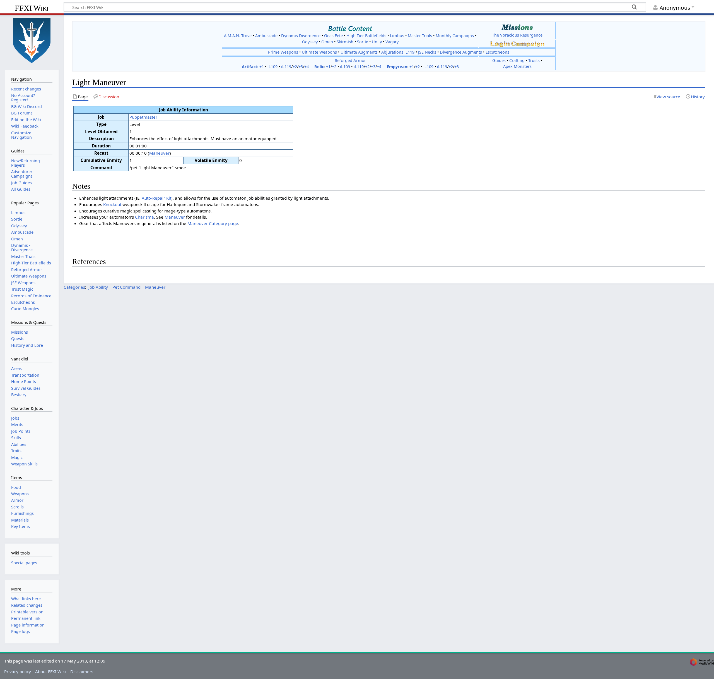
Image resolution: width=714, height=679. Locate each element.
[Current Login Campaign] (500, 43)
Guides (499, 60)
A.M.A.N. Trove (238, 35)
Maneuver (159, 153)
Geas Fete (333, 35)
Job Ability (98, 287)
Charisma (144, 217)
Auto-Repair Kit (156, 198)
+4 (306, 66)
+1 (261, 66)
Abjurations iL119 (397, 52)
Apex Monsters (517, 66)
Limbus (397, 35)
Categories (74, 287)
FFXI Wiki (32, 8)
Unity (377, 41)
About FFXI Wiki (50, 671)
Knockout (112, 204)
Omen (327, 41)
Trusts (534, 60)
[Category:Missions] (517, 27)
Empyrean (397, 66)
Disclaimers (81, 671)
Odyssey (310, 41)
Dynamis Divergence (300, 35)
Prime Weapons (283, 52)
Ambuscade (266, 35)
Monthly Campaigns (455, 35)
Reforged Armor (350, 60)
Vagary (392, 41)
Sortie (362, 41)
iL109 (272, 66)
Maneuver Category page (212, 223)
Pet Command (126, 287)
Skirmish (345, 41)
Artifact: (250, 66)
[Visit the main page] (31, 40)
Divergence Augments (461, 52)
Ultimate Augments (359, 52)
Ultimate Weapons (319, 52)
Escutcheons (497, 52)
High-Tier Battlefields (366, 35)
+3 (300, 66)
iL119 (286, 66)
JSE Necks (427, 52)
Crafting (517, 60)
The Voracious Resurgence (517, 35)
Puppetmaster (143, 117)
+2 (295, 66)
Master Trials (420, 35)
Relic (319, 66)
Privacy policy (17, 671)
